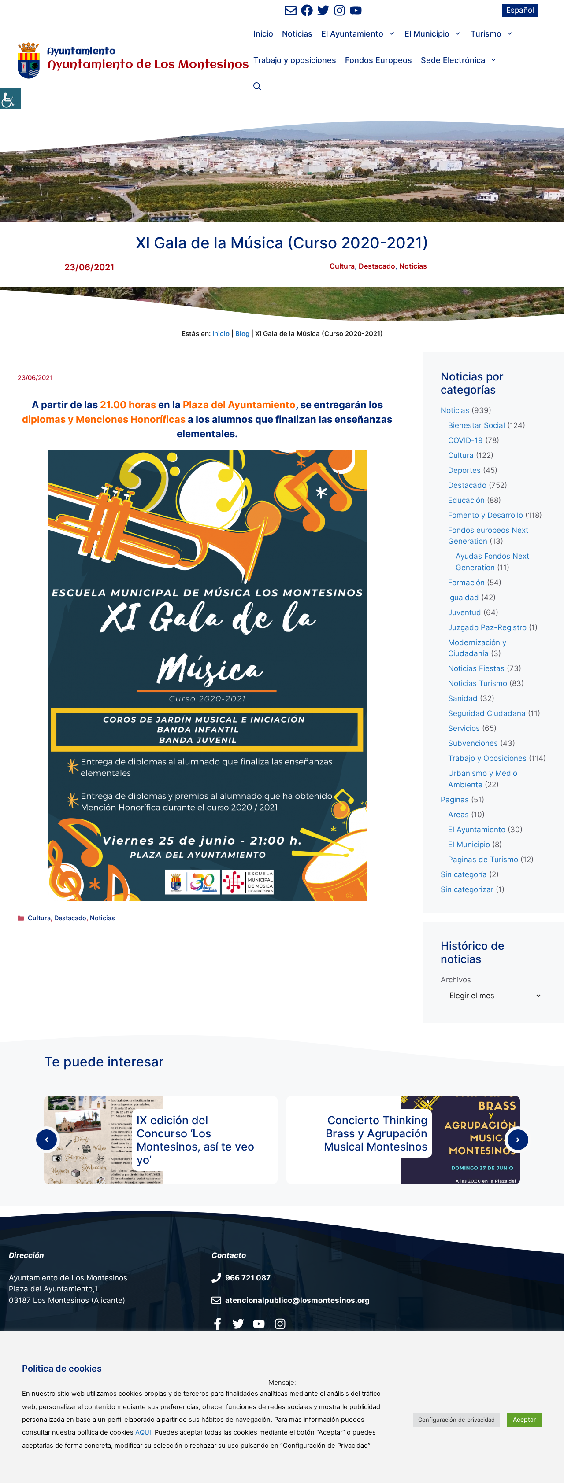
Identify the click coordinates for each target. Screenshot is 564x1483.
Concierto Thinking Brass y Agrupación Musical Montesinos (375, 1133)
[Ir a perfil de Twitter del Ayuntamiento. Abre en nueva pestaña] (323, 10)
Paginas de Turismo (483, 859)
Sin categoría (464, 874)
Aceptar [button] (524, 1419)
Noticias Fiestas (476, 668)
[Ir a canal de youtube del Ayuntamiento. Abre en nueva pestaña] (356, 10)
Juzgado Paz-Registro (487, 627)
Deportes (464, 470)
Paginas (455, 799)
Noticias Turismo (477, 683)
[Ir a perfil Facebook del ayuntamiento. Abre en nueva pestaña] (217, 1323)
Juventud (464, 612)
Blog (242, 333)
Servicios (464, 728)
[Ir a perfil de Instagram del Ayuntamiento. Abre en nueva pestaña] (339, 10)
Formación (466, 582)
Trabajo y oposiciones (294, 60)
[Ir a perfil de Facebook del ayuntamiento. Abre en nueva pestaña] (307, 10)
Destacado (377, 266)
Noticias (297, 33)
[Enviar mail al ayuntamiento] (290, 10)
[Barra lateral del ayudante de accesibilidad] (10, 98)
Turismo (486, 33)
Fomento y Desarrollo (485, 515)
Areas (458, 814)
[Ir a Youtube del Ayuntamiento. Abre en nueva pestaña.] (259, 1323)
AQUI (143, 1432)
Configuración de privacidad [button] (456, 1419)
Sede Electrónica (453, 60)
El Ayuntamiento (352, 33)
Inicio (263, 33)
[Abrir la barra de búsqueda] (257, 87)
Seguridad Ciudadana (487, 713)
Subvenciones (473, 743)
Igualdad (463, 597)
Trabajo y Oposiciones (487, 758)
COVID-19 (465, 440)
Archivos (456, 979)
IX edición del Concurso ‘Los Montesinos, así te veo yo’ (195, 1140)
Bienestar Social (476, 425)
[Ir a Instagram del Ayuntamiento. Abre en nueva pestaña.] (280, 1323)
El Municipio (426, 33)
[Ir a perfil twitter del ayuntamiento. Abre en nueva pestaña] (238, 1323)
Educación (466, 500)
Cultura (342, 266)
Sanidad (463, 698)
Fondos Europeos (378, 60)
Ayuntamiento (81, 51)
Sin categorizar (467, 889)
